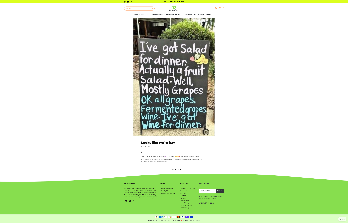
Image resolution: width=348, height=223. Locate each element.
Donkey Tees (165, 220)
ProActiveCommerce (192, 220)
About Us (183, 196)
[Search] (153, 9)
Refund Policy (184, 203)
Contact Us (184, 191)
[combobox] (139, 9)
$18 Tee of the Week (168, 193)
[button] (142, 15)
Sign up (219, 190)
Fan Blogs (183, 198)
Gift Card (183, 193)
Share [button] (145, 152)
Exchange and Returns (187, 188)
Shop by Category (167, 188)
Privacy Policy (184, 208)
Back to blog (175, 169)
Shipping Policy (185, 200)
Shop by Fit (164, 191)
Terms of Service (186, 205)
